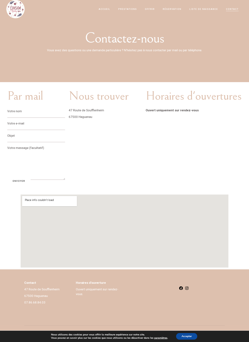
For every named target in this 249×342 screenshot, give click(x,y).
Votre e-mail (15, 123)
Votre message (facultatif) (25, 148)
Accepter (187, 336)
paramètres (160, 338)
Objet (11, 135)
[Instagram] (187, 289)
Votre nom (14, 111)
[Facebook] (181, 289)
